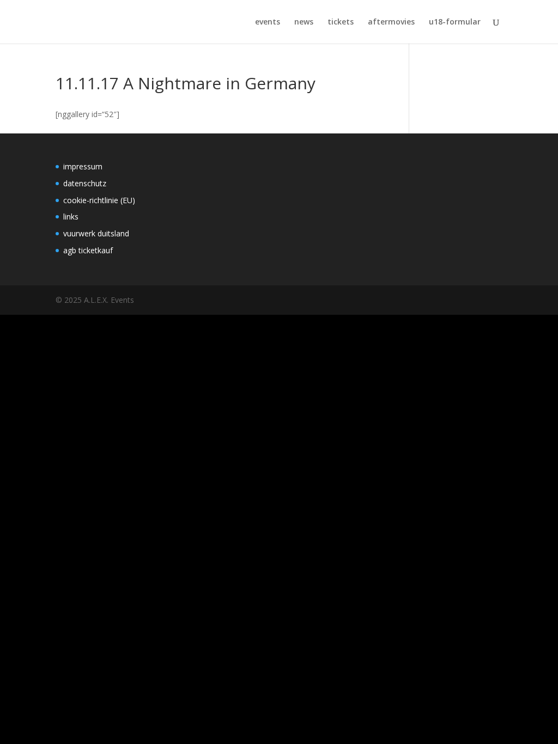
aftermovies (391, 22)
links (70, 216)
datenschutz (84, 183)
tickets (340, 22)
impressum (82, 166)
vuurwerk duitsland (96, 233)
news (303, 22)
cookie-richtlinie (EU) (99, 200)
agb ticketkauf (88, 250)
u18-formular (455, 22)
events (267, 22)
